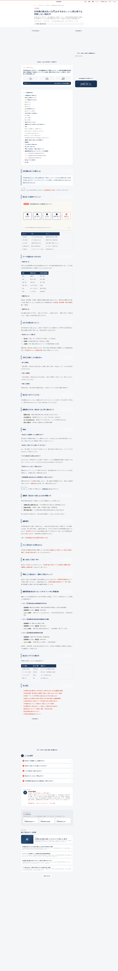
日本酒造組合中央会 (30, 537)
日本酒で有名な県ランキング (33, 552)
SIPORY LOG (104, 1)
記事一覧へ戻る (47, 876)
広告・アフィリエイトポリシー (42, 803)
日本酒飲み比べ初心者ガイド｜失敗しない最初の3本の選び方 (40, 706)
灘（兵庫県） (27, 115)
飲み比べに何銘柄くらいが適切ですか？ (33, 128)
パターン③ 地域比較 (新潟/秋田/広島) (33, 157)
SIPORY (59, 1)
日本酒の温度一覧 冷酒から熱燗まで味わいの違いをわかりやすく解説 (42, 693)
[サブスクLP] (86, 66)
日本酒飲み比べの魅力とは (29, 95)
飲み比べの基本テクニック (29, 97)
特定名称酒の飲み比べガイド (31, 711)
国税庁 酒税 (39, 537)
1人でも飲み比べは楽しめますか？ (32, 133)
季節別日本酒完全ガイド (64, 579)
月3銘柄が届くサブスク (47, 488)
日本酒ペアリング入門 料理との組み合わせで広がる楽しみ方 (40, 696)
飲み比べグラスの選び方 (29, 160)
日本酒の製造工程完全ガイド (56, 582)
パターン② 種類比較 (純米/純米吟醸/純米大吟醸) (35, 155)
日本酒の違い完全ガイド (50, 564)
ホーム (35, 5)
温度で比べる (27, 106)
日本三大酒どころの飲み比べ (30, 113)
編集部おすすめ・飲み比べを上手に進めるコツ (34, 124)
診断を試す (34, 483)
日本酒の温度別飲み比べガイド (32, 714)
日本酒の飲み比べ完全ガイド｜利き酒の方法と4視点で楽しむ (40, 701)
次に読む (26, 162)
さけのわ (45, 537)
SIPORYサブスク (30, 531)
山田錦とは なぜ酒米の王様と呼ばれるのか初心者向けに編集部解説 (42, 698)
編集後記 (26, 142)
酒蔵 (93, 1)
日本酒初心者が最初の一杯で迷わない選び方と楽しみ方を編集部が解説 (43, 690)
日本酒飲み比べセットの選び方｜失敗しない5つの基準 (38, 703)
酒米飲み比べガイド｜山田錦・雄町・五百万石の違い (38, 709)
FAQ (25, 126)
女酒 (27, 377)
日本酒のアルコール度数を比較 (33, 350)
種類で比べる (27, 104)
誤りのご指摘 (52, 803)
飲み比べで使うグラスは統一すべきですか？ (34, 131)
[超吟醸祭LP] (47, 733)
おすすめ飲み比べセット (29, 108)
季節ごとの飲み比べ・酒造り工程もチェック (33, 148)
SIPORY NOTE (41, 5)
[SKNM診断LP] (47, 45)
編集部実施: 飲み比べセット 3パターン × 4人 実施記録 (35, 151)
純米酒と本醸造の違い (65, 564)
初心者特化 (47, 5)
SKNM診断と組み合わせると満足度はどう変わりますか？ (37, 137)
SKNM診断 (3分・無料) (49, 190)
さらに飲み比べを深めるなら (30, 144)
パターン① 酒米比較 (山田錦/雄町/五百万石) (34, 153)
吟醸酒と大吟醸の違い (27, 567)
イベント (97, 1)
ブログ (109, 1)
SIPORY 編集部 (56, 21)
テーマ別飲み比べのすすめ (29, 99)
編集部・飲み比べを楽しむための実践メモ (33, 140)
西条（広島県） (28, 119)
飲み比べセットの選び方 (30, 111)
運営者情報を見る (31, 803)
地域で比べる (27, 102)
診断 (89, 1)
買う (86, 1)
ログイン (115, 1)
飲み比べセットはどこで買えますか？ (33, 135)
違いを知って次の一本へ (29, 146)
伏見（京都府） (28, 117)
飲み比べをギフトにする (29, 122)
